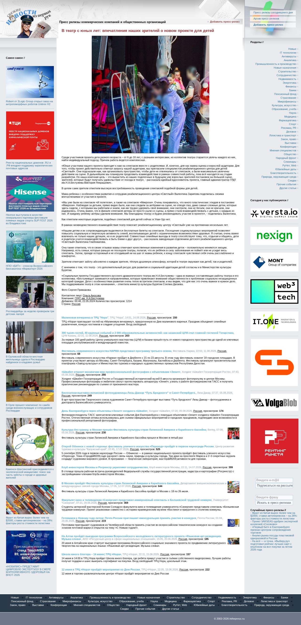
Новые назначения (285, 67)
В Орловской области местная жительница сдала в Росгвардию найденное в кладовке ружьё (25, 359)
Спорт (292, 124)
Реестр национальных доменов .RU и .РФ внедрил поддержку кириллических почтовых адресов (29, 165)
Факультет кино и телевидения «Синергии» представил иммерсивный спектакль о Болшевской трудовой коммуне (137, 500)
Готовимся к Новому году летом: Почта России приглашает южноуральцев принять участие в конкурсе (129, 518)
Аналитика (290, 60)
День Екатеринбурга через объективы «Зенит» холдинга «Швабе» (104, 410)
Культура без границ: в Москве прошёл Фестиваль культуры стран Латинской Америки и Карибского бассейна (134, 429)
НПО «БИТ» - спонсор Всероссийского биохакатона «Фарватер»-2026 (29, 267)
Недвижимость (287, 79)
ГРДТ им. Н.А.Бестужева (89, 298)
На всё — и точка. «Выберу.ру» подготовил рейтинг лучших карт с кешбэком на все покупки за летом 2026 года (271, 545)
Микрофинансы (287, 101)
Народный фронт (286, 158)
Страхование (288, 97)
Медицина (290, 116)
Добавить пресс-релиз (224, 21)
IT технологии (288, 52)
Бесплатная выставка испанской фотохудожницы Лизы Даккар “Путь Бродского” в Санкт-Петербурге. (129, 392)
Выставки (290, 143)
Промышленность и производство (275, 64)
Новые (292, 48)
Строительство (287, 71)
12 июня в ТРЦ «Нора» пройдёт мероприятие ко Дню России (101, 569)
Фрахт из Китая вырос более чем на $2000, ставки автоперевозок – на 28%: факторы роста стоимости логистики (29, 520)
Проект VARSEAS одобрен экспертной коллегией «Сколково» (274, 523)
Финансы (290, 86)
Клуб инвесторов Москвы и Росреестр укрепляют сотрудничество (105, 467)
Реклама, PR (288, 127)
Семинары (290, 161)
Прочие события (286, 184)
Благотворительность (283, 173)
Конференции (288, 146)
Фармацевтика (287, 120)
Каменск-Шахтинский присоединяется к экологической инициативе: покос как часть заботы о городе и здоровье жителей (30, 473)
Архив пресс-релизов (266, 18)
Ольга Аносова (92, 295)
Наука (292, 112)
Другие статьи (287, 188)
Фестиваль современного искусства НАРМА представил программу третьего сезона (116, 351)
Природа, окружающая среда (278, 176)
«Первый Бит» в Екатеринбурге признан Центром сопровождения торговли (270, 530)
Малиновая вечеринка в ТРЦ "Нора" (85, 317)
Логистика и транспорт (282, 135)
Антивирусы (289, 56)
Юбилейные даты (285, 169)
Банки (292, 90)
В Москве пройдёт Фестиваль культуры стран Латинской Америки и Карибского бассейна (120, 483)
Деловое (291, 131)
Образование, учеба (284, 109)
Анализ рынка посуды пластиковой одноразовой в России (272, 537)
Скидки (292, 180)
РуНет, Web (289, 165)
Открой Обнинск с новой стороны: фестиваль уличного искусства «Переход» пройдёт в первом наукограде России (138, 446)
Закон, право (288, 139)
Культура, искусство (284, 105)
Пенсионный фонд (285, 94)
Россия (76, 304)
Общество (290, 154)
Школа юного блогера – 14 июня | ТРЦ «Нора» (91, 554)
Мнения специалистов (283, 150)
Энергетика (289, 82)
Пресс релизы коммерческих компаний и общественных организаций (112, 22)
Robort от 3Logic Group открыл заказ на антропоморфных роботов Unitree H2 (29, 103)
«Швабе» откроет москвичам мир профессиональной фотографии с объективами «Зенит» (121, 371)
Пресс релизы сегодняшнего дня (273, 12)
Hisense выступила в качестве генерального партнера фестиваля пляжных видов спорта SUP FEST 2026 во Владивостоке (29, 219)
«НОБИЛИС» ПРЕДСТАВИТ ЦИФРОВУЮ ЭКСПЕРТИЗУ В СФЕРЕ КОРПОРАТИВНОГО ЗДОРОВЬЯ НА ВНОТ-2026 (28, 570)
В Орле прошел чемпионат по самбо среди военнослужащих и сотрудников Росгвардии (29, 408)
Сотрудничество (286, 75)
